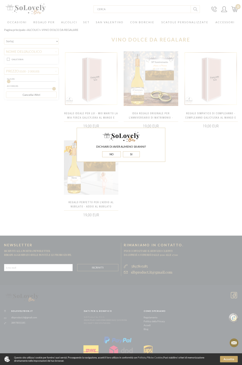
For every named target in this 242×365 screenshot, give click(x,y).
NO (111, 154)
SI (131, 154)
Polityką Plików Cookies (150, 357)
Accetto (229, 359)
